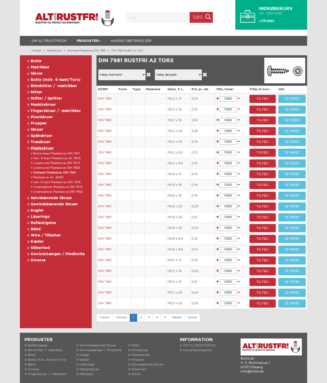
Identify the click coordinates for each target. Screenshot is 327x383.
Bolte (36, 61)
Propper (39, 123)
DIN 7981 (105, 98)
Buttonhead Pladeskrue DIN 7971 (56, 153)
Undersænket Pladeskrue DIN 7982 (58, 192)
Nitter (36, 92)
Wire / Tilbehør (46, 235)
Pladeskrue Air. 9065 (48, 177)
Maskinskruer (43, 105)
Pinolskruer (42, 117)
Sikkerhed (40, 248)
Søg (198, 17)
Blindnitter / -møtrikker (54, 86)
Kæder (37, 241)
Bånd (36, 229)
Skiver (37, 73)
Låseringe (40, 217)
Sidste (192, 317)
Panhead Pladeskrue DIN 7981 (86, 51)
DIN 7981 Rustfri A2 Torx (127, 51)
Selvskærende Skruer (51, 198)
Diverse (38, 260)
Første (104, 317)
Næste (177, 317)
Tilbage (121, 317)
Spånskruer (41, 136)
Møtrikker (40, 67)
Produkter (87, 40)
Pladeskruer (54, 51)
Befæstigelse (43, 223)
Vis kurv (267, 20)
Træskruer (41, 142)
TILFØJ (262, 98)
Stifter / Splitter (46, 98)
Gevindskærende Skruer (54, 204)
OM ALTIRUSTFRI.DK (49, 40)
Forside (36, 51)
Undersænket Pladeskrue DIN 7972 (58, 187)
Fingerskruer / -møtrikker (56, 111)
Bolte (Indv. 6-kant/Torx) (55, 80)
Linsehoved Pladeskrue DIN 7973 (56, 163)
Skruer (37, 129)
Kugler (37, 210)
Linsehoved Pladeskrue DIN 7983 (56, 168)
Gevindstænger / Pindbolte (58, 254)
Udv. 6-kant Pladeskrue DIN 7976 (57, 182)
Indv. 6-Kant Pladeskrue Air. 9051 (57, 158)
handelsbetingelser (131, 40)
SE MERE (292, 98)
